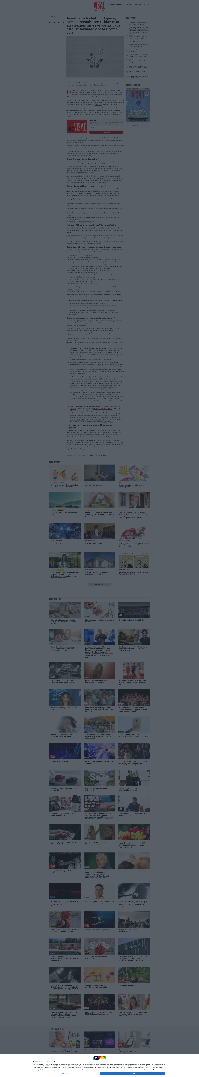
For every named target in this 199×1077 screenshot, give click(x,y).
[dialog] (99, 1065)
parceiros (46, 1064)
